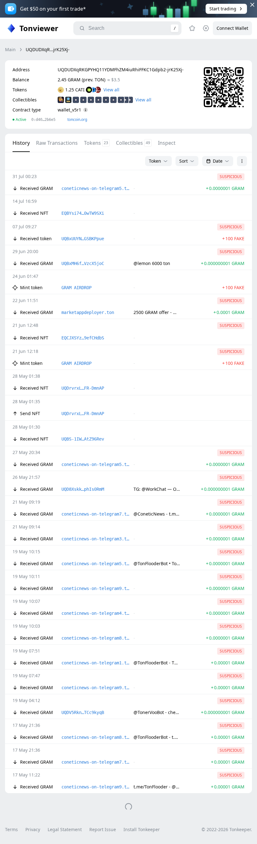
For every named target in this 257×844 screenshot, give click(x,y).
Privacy (32, 829)
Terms (11, 829)
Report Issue (102, 829)
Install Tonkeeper (141, 829)
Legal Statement (65, 829)
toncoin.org (77, 119)
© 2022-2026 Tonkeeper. (227, 829)
